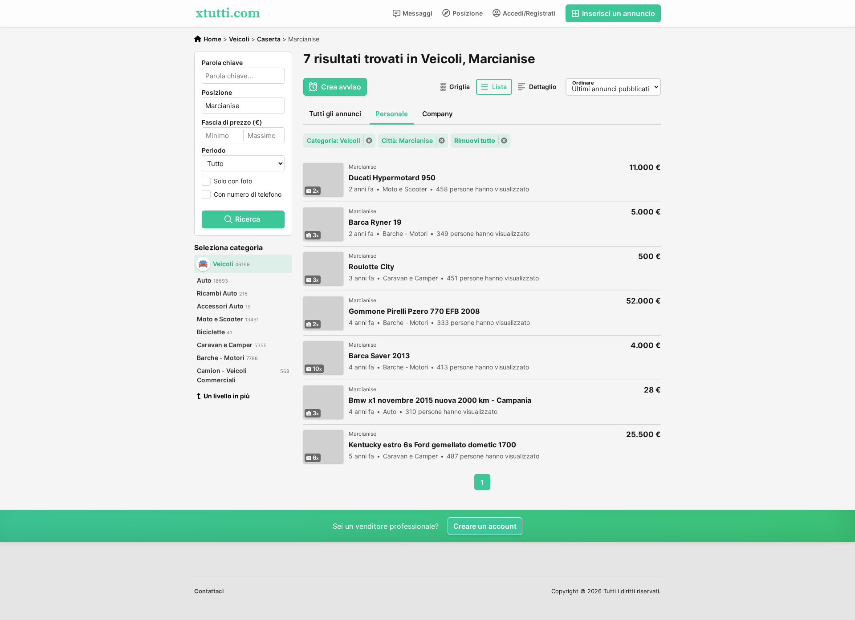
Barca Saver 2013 (379, 356)
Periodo (214, 150)
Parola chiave (222, 62)
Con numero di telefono (247, 194)
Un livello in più (227, 396)
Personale (391, 113)
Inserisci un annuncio (617, 13)
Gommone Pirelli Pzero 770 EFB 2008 (414, 311)
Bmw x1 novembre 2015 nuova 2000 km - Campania (440, 400)
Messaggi (416, 13)
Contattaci (209, 591)
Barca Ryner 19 (375, 222)
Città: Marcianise (407, 140)
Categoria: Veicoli (333, 140)
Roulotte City (371, 267)
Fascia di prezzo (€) (232, 122)
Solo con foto (233, 181)
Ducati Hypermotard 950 (392, 178)
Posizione (467, 13)
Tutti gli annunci (335, 113)
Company (437, 113)
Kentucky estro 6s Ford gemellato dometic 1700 (432, 445)
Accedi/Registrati (528, 13)
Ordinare (583, 83)
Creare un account (485, 526)
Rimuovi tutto (474, 140)
